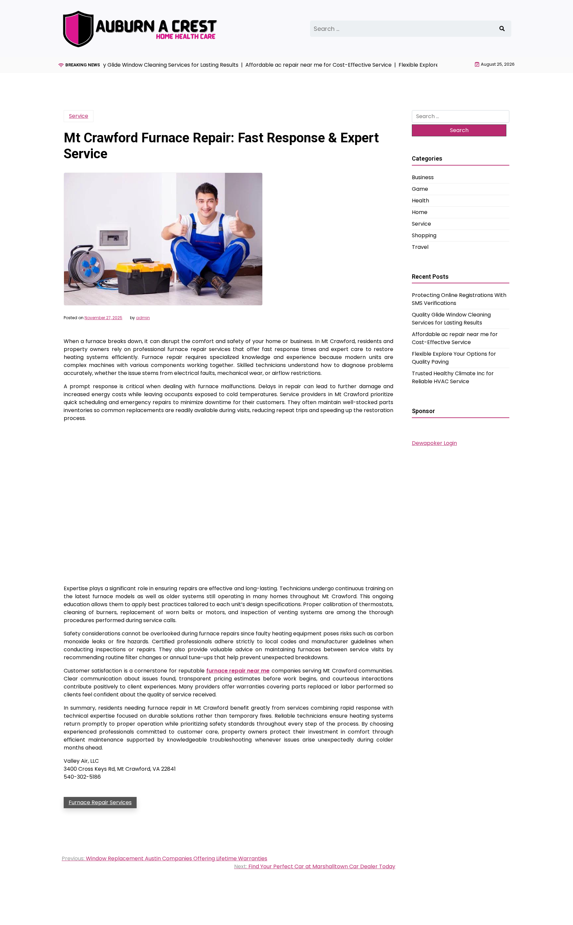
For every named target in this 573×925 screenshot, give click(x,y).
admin (143, 318)
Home (419, 212)
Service (78, 116)
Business (423, 177)
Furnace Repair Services (100, 802)
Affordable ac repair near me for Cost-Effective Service (455, 338)
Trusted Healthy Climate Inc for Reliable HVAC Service (453, 377)
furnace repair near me (238, 671)
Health (420, 200)
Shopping (424, 235)
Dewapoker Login (434, 443)
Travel (420, 247)
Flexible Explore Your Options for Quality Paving (454, 358)
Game (420, 189)
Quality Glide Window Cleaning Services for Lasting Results (451, 318)
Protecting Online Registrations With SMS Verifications (459, 299)
